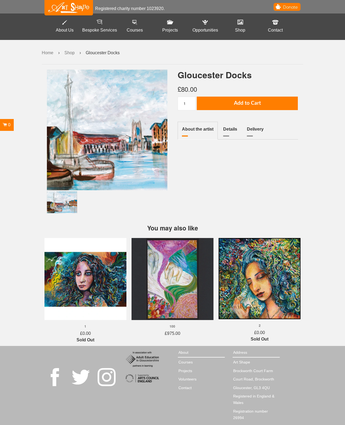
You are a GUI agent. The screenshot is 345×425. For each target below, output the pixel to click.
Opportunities (205, 30)
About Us (65, 30)
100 (172, 326)
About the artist (197, 129)
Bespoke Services (99, 30)
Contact (275, 30)
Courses (135, 30)
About (183, 352)
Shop (240, 30)
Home (47, 52)
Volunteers (187, 379)
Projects (170, 30)
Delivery (255, 129)
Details (230, 129)
